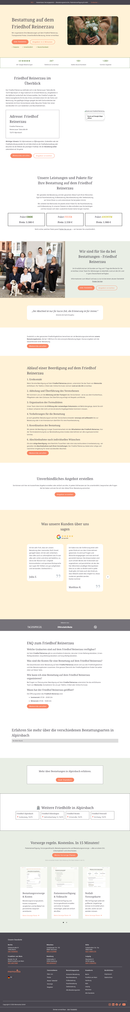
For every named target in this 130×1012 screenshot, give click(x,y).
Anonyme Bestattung (73, 974)
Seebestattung (70, 986)
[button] (108, 577)
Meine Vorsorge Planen (65, 855)
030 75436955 (20, 42)
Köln (86, 983)
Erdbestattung (70, 980)
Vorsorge (50, 984)
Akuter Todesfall (52, 980)
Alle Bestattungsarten (73, 990)
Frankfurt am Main (91, 977)
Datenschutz (108, 977)
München (88, 989)
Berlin (87, 974)
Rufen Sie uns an (65, 229)
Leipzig (87, 986)
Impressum (108, 974)
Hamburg (88, 980)
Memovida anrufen (21, 155)
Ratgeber (50, 987)
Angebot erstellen (44, 156)
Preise (49, 977)
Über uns (50, 974)
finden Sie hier (97, 281)
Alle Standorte (89, 993)
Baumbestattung (71, 977)
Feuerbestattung (71, 983)
